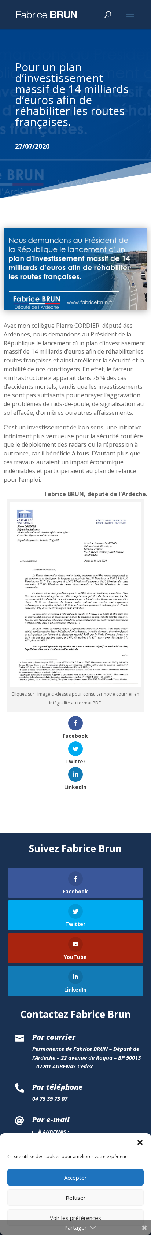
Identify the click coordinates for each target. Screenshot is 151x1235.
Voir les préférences (75, 1217)
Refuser (76, 1197)
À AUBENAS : (53, 1131)
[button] (140, 1142)
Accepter (75, 1177)
